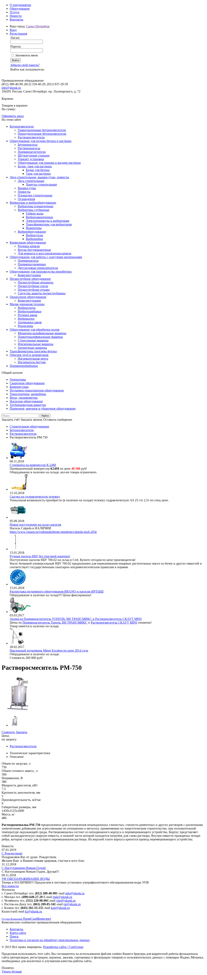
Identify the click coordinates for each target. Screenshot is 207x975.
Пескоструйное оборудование (30, 278)
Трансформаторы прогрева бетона (33, 351)
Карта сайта (18, 933)
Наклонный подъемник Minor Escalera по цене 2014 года (49, 650)
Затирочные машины (32, 347)
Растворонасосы (29, 148)
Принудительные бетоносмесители (42, 133)
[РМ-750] (20, 710)
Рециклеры (25, 326)
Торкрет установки (31, 159)
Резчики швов (27, 315)
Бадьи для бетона (38, 170)
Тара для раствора (38, 173)
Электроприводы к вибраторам (47, 220)
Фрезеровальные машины (35, 344)
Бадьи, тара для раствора (35, 166)
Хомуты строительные (41, 184)
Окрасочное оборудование (28, 297)
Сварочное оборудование (27, 383)
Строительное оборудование (29, 426)
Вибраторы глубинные (33, 210)
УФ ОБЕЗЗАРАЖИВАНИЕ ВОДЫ (26, 879)
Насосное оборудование (26, 401)
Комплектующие (29, 275)
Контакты (16, 19)
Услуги (14, 12)
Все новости (10, 886)
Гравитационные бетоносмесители (42, 130)
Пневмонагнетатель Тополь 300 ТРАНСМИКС (54, 622)
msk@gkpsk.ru (62, 897)
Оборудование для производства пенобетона (41, 271)
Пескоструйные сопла (33, 286)
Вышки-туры (27, 188)
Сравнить (8, 732)
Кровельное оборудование (28, 242)
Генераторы (18, 379)
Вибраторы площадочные (35, 206)
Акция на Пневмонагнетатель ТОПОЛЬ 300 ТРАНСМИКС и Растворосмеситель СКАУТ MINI (76, 619)
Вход (13, 30)
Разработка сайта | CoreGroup (63, 947)
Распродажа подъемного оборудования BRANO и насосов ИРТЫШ (57, 591)
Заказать (21, 732)
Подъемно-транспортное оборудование (37, 390)
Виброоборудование (32, 231)
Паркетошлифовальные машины (40, 336)
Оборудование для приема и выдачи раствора (49, 162)
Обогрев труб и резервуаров (29, 355)
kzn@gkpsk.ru (60, 908)
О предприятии (20, 5)
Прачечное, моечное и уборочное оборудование (43, 408)
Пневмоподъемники (32, 264)
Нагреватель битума (32, 362)
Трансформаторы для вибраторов (49, 224)
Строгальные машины (33, 340)
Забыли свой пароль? (25, 65)
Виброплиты (27, 307)
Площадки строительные (35, 195)
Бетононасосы (27, 144)
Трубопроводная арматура (28, 405)
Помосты (24, 191)
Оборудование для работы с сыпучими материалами (46, 257)
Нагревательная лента (33, 358)
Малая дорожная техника (27, 304)
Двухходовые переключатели (38, 268)
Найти (45, 415)
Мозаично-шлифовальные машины (42, 333)
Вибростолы (34, 235)
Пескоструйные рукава (34, 289)
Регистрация (18, 33)
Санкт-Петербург (38, 26)
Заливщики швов (30, 322)
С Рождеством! (12, 853)
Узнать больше (12, 971)
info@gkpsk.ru (11, 87)
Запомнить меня (26, 55)
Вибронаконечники (39, 217)
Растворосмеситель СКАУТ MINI (114, 622)
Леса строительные (31, 181)
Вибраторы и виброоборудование (33, 202)
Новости (16, 16)
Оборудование (20, 8)
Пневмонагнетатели (32, 152)
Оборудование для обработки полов (34, 329)
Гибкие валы (34, 213)
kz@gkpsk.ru (33, 911)
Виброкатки (26, 318)
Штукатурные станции (34, 155)
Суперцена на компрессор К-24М (33, 465)
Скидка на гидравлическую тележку (35, 496)
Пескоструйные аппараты (35, 282)
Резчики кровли (29, 246)
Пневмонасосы (28, 260)
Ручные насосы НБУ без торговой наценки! (40, 556)
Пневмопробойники (24, 366)
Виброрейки (34, 239)
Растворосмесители (31, 137)
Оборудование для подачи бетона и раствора (40, 141)
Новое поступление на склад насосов (35, 524)
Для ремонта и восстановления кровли (44, 253)
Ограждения (26, 199)
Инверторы (34, 228)
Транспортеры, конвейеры (28, 394)
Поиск (14, 936)
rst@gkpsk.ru (72, 904)
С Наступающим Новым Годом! (24, 868)
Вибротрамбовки (29, 311)
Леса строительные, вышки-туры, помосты (39, 177)
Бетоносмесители (22, 126)
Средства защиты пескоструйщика (41, 293)
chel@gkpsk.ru (66, 900)
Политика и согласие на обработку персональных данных (50, 940)
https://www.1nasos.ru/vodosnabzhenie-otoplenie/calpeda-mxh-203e (53, 532)
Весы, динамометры (24, 397)
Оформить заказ (13, 116)
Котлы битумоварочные (34, 249)
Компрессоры (19, 386)
